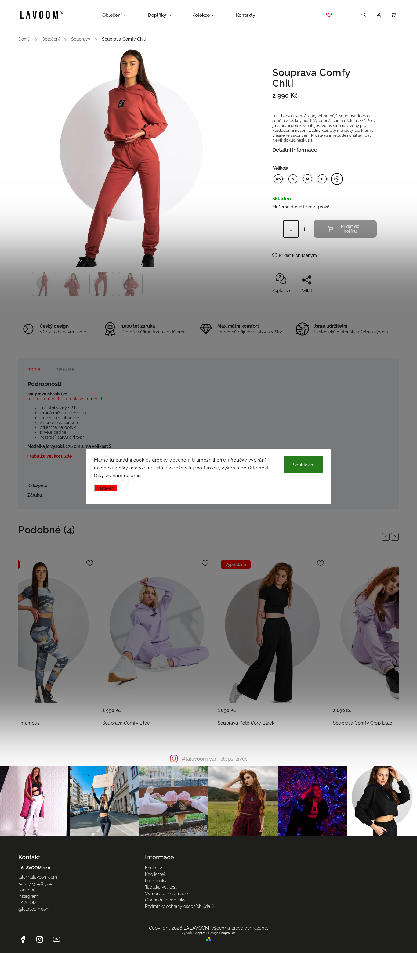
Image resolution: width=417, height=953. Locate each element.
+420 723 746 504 (35, 883)
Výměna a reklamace (166, 893)
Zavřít (357, 301)
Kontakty (153, 867)
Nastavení (105, 488)
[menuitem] (119, 15)
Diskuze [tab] (65, 369)
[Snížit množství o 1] (276, 229)
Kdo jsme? (155, 874)
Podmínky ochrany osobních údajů (179, 906)
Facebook (28, 889)
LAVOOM (27, 902)
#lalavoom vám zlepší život (214, 759)
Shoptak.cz (227, 933)
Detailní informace (294, 150)
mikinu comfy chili (45, 398)
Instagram (28, 896)
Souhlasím (304, 465)
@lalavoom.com (34, 909)
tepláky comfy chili (87, 398)
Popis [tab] (33, 369)
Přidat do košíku (350, 229)
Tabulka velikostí (161, 887)
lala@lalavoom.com (37, 877)
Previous (387, 536)
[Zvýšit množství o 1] (304, 229)
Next (396, 536)
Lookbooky (156, 880)
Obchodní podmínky (165, 899)
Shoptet (199, 933)
